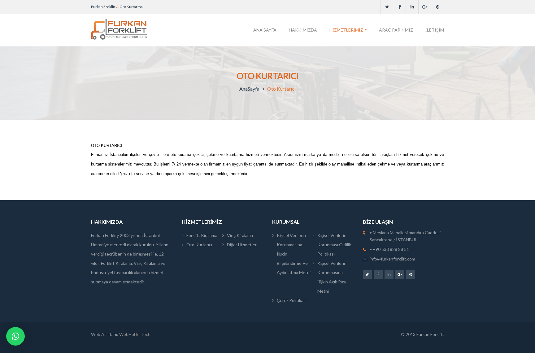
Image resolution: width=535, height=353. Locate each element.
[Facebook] (399, 7)
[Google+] (425, 7)
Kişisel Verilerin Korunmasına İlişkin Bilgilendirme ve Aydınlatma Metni (294, 254)
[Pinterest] (437, 7)
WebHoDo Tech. (135, 334)
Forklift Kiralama (201, 235)
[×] (15, 336)
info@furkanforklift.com (392, 258)
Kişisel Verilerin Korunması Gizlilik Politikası (334, 244)
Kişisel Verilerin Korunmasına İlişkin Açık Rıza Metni (331, 277)
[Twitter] (387, 7)
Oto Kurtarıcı (199, 244)
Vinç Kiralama (240, 235)
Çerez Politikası (292, 300)
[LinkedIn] (412, 7)
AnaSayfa (249, 89)
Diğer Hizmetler (242, 244)
